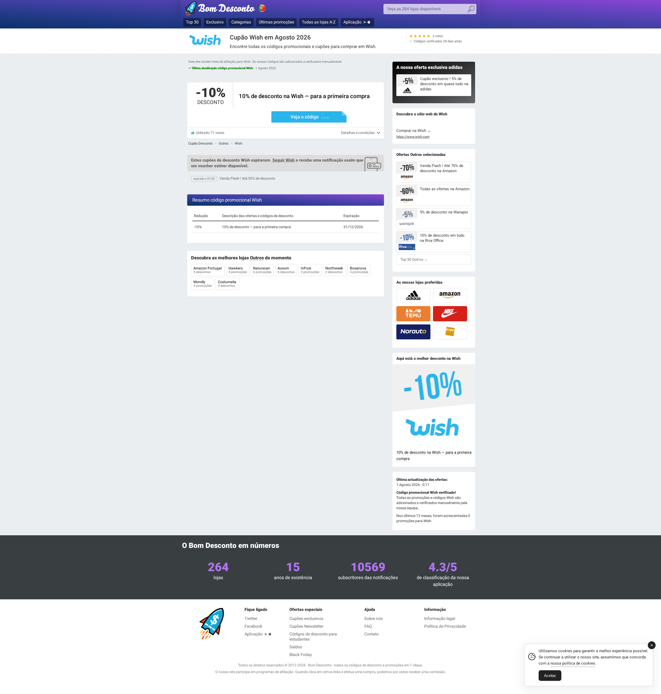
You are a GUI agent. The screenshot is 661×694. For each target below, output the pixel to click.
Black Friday (300, 654)
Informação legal (439, 618)
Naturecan (262, 270)
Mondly (202, 284)
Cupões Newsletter (306, 626)
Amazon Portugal (207, 270)
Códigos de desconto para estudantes (313, 637)
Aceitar (550, 675)
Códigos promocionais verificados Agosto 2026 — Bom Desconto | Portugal (231, 9)
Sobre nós (373, 618)
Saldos (295, 646)
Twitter (251, 618)
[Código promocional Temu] (413, 313)
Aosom (286, 270)
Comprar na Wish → (413, 130)
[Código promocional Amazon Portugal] (450, 295)
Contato (371, 634)
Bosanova (359, 270)
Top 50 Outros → (414, 259)
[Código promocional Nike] (450, 313)
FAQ (368, 626)
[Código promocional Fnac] (450, 331)
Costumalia (227, 284)
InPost (310, 270)
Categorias (241, 22)
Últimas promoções (276, 22)
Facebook (253, 626)
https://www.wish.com (412, 137)
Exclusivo (215, 22)
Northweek (334, 270)
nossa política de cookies (572, 663)
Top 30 (192, 22)
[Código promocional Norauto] (413, 331)
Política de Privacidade (445, 626)
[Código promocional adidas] (413, 295)
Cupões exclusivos (306, 618)
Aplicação (352, 22)
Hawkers (238, 270)
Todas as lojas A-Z (319, 22)
